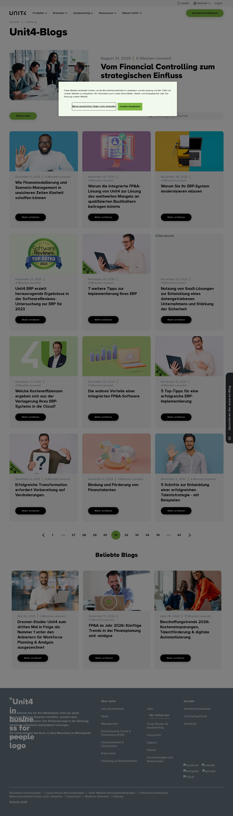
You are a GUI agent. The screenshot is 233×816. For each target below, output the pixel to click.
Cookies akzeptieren (130, 106)
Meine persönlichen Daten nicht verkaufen (94, 106)
